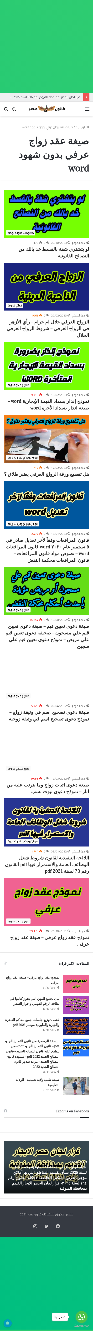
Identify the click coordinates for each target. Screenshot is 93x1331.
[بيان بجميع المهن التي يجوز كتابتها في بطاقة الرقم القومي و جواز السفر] (76, 1005)
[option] (46, 1167)
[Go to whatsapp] (82, 1317)
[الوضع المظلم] (14, 110)
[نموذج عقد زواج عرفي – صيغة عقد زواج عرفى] (76, 984)
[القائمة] (87, 110)
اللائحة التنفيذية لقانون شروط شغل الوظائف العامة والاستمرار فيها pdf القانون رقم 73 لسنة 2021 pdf (47, 864)
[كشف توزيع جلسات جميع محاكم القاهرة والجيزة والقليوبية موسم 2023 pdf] (76, 1026)
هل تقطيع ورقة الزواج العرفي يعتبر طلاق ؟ (46, 474)
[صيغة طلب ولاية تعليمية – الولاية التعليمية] (76, 1086)
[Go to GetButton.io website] (81, 1326)
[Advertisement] (46, 46)
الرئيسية (81, 127)
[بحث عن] (6, 110)
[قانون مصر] (46, 109)
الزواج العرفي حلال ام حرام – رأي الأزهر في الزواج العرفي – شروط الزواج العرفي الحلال (48, 328)
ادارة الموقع (79, 242)
